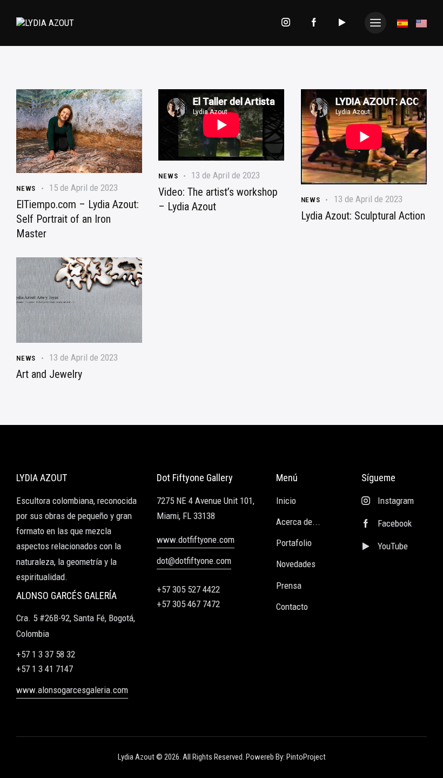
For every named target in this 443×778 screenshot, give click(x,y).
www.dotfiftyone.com (195, 539)
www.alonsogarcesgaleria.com (72, 689)
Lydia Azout (136, 757)
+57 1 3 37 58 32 (45, 654)
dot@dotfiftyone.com (194, 560)
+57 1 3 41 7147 (44, 669)
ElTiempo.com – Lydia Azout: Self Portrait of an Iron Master (77, 219)
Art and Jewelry (49, 374)
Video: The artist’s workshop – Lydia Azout (218, 199)
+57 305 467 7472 (188, 604)
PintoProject (306, 757)
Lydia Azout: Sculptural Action (363, 215)
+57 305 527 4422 (188, 589)
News (26, 188)
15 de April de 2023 (83, 187)
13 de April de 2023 (225, 175)
